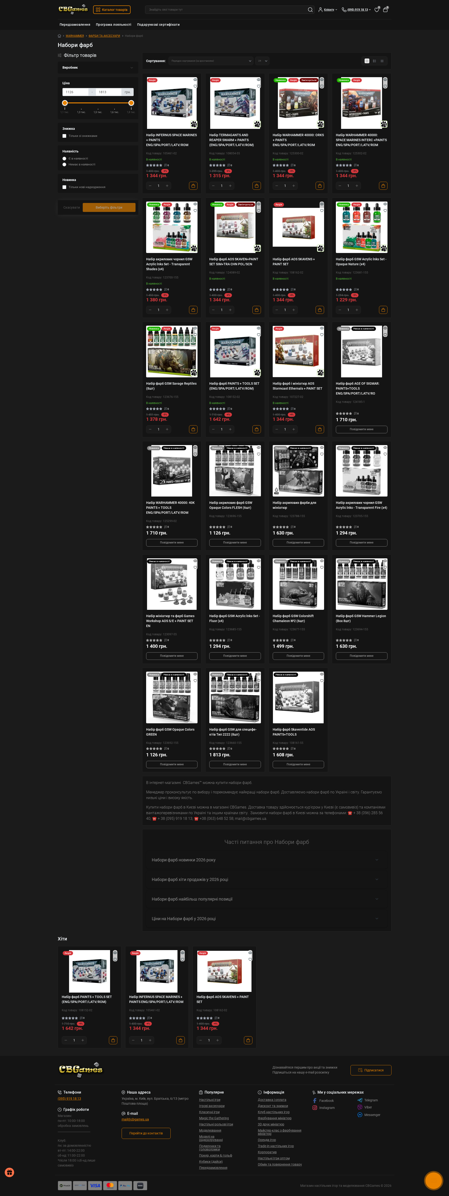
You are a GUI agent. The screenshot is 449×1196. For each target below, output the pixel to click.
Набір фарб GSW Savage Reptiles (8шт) (171, 386)
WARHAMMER (75, 36)
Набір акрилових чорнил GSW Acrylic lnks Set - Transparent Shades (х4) (169, 264)
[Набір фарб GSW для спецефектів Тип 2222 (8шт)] (235, 697)
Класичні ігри (209, 1112)
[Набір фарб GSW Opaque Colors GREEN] (172, 697)
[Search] (310, 9)
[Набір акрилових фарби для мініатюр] (298, 471)
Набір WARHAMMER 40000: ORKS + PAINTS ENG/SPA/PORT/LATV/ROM (298, 140)
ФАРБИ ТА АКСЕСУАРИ (104, 36)
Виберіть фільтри (109, 207)
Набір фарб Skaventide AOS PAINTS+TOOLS (294, 732)
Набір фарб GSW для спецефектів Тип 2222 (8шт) (233, 732)
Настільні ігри (209, 1100)
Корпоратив (267, 1152)
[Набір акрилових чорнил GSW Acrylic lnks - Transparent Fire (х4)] (361, 471)
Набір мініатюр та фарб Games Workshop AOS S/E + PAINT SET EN (170, 621)
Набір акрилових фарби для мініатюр (294, 505)
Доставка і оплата (272, 1100)
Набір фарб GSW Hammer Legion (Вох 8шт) (361, 618)
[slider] (65, 103)
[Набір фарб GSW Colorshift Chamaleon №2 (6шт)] (298, 584)
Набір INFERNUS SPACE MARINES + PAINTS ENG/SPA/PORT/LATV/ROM (171, 140)
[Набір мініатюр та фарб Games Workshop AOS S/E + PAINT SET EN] (172, 584)
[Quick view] (195, 79)
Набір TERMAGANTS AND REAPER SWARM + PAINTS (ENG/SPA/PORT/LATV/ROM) (231, 140)
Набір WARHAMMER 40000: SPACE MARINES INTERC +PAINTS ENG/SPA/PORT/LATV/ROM (361, 140)
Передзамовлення (75, 24)
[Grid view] (367, 61)
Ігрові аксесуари (212, 1106)
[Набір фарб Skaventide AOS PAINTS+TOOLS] (298, 697)
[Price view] (382, 61)
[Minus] (150, 186)
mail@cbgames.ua (135, 1119)
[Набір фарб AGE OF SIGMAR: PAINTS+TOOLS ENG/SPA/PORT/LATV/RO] (361, 351)
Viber (368, 1107)
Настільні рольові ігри (216, 1124)
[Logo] (73, 9)
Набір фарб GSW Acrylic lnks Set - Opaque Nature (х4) (361, 261)
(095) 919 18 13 (69, 1098)
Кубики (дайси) (211, 1161)
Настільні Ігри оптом (274, 1158)
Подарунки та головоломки (210, 1147)
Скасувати (71, 207)
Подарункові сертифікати (158, 24)
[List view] (374, 61)
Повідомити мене (361, 429)
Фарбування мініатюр (275, 1118)
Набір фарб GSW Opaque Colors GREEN (170, 732)
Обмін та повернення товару (280, 1164)
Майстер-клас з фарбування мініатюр (279, 1132)
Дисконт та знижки (273, 1106)
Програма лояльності (114, 24)
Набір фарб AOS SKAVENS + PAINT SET (294, 261)
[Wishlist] (195, 86)
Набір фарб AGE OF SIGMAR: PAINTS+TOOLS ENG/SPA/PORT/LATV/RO (357, 388)
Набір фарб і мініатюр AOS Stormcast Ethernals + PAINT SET (297, 386)
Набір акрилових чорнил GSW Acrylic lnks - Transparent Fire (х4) (361, 505)
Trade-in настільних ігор (276, 1146)
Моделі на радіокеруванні (211, 1138)
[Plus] (167, 186)
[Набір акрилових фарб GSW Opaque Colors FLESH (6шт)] (235, 471)
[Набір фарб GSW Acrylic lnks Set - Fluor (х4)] (235, 584)
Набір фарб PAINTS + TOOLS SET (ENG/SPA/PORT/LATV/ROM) (234, 386)
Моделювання (210, 1130)
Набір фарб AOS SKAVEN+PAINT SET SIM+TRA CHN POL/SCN (233, 261)
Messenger (372, 1115)
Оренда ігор (267, 1140)
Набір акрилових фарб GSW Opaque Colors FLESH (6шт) (230, 505)
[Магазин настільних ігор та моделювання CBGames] (140, 1070)
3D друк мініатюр (271, 1124)
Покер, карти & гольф (215, 1155)
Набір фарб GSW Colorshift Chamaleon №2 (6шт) (293, 618)
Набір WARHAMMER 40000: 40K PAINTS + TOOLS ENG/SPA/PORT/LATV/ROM (170, 507)
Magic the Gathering (214, 1118)
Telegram (371, 1100)
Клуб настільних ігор (274, 1112)
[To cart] (193, 186)
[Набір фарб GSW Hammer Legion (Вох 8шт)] (361, 584)
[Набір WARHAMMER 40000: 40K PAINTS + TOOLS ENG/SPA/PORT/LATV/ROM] (172, 471)
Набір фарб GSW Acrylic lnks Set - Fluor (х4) (234, 618)
